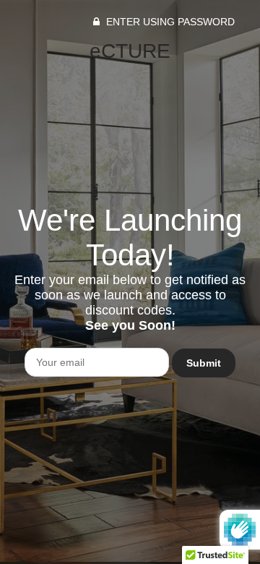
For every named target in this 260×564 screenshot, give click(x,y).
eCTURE (130, 51)
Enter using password (169, 21)
